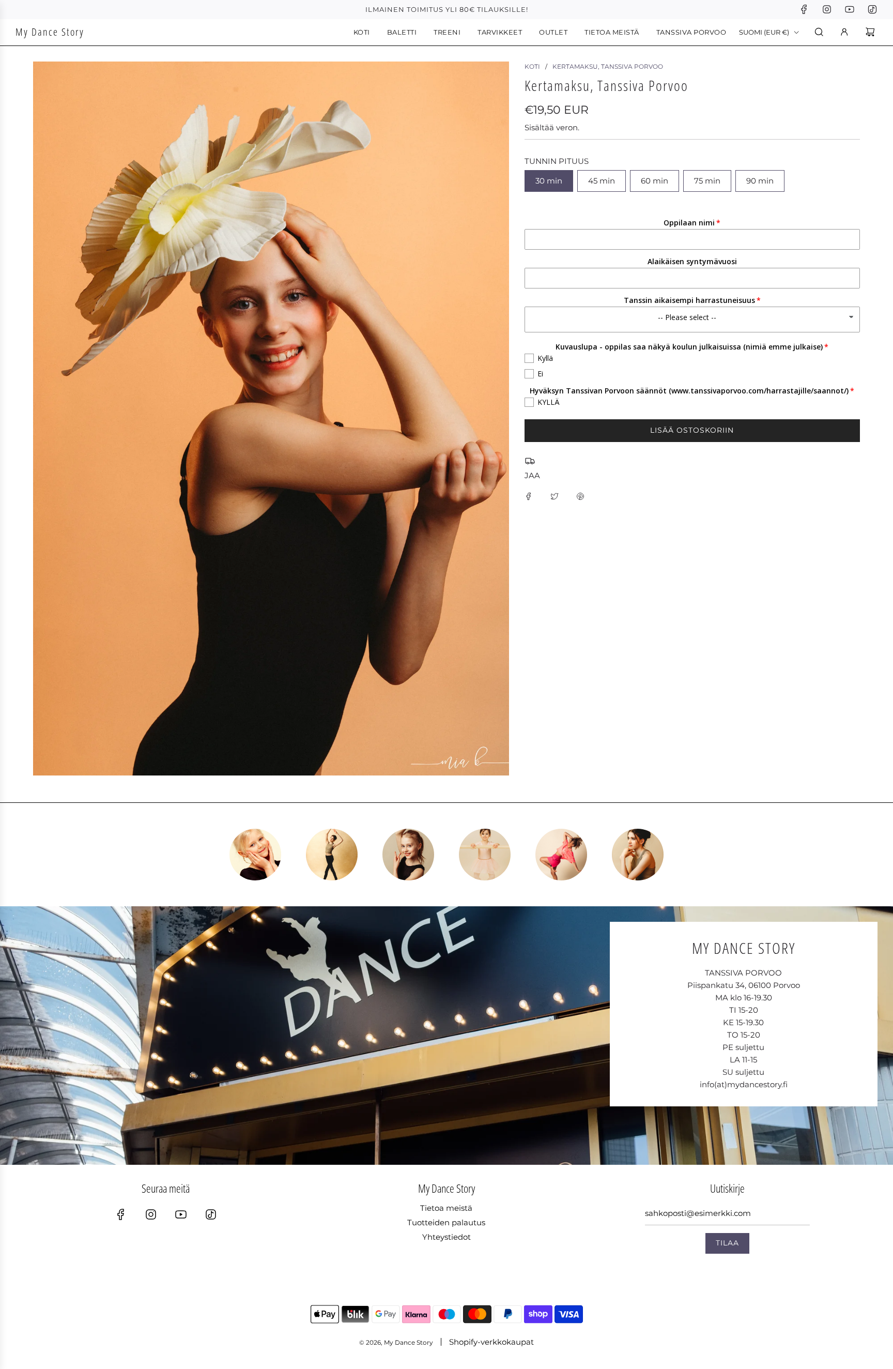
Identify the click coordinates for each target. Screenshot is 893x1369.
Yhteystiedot (446, 1237)
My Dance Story (50, 32)
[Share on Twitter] (554, 496)
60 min (654, 181)
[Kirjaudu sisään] (844, 32)
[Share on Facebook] (529, 496)
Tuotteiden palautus (446, 1222)
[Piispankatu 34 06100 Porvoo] (446, 1035)
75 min (707, 181)
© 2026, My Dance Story (396, 1342)
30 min (548, 181)
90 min (760, 181)
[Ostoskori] (871, 32)
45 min (601, 181)
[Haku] (819, 32)
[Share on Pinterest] (580, 496)
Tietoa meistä (446, 1208)
